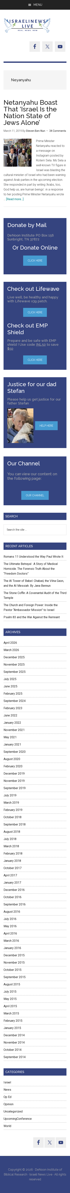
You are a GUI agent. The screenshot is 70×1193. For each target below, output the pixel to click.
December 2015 (14, 955)
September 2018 (15, 824)
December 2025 (14, 657)
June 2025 (10, 686)
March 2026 (11, 650)
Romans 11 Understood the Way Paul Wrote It (33, 556)
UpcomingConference (18, 1118)
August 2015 (12, 984)
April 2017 (10, 875)
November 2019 (14, 781)
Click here (35, 312)
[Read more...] (15, 199)
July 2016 (10, 919)
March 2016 (11, 941)
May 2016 (10, 926)
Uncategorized (13, 1111)
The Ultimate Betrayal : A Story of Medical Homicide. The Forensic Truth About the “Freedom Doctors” (31, 568)
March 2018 (11, 846)
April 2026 (10, 642)
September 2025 (15, 672)
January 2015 (12, 1028)
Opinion (8, 1104)
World (7, 1126)
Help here (46, 425)
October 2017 (12, 868)
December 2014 (14, 1035)
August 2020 (12, 759)
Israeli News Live (28, 25)
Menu (37, 5)
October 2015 (12, 970)
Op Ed (7, 1097)
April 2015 (10, 1006)
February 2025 (13, 693)
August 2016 (12, 911)
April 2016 (10, 933)
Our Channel (35, 495)
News (7, 1089)
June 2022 (10, 715)
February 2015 (13, 1020)
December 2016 (14, 890)
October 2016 (12, 897)
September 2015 (15, 977)
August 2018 (12, 831)
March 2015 (11, 1013)
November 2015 (14, 962)
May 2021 (10, 737)
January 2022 (12, 722)
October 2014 (12, 1050)
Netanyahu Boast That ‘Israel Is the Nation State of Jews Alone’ (30, 112)
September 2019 (15, 788)
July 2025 (10, 679)
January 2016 (12, 948)
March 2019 (11, 802)
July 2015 (10, 991)
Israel (7, 1082)
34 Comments (57, 130)
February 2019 (13, 810)
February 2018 (13, 853)
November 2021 (14, 730)
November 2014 (14, 1042)
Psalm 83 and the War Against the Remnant (32, 617)
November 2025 (14, 664)
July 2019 (10, 795)
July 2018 (10, 839)
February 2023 (13, 708)
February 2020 (13, 766)
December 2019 (14, 773)
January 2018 (12, 861)
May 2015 (10, 999)
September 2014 (15, 1057)
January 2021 (12, 744)
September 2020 (15, 752)
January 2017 (12, 882)
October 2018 (12, 817)
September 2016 (15, 904)
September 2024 (15, 701)
